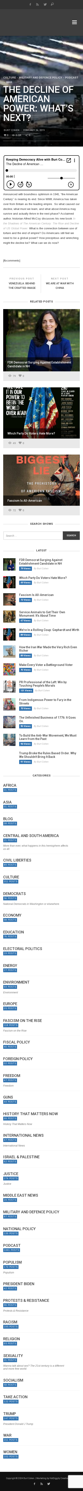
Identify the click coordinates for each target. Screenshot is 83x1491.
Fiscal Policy (16, 1042)
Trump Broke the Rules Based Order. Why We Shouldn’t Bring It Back (47, 755)
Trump (9, 1414)
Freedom (11, 1076)
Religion (11, 1339)
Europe (10, 1004)
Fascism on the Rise (22, 1021)
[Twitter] (45, 4)
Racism (10, 1322)
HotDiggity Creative (59, 1478)
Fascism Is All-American (36, 595)
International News (23, 1135)
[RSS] (37, 4)
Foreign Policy (18, 1059)
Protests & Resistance (26, 1300)
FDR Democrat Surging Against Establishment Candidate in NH (40, 561)
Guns (8, 1097)
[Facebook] (30, 4)
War (9, 82)
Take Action (15, 1397)
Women (10, 1452)
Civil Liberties (17, 860)
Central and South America (31, 836)
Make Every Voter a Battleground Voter (46, 665)
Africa (9, 785)
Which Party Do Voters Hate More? (43, 578)
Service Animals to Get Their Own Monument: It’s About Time (42, 614)
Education (13, 932)
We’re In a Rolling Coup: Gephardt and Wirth (49, 630)
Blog (8, 819)
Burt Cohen (11, 130)
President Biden (18, 1284)
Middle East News (20, 1195)
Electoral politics (22, 949)
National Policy (19, 1229)
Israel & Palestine (21, 1157)
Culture (9, 77)
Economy (12, 915)
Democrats (14, 894)
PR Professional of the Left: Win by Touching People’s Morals (43, 683)
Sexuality (13, 1356)
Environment (16, 982)
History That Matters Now (30, 1114)
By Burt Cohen (41, 568)
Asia (7, 802)
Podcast (71, 77)
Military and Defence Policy (40, 77)
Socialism (13, 1380)
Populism (12, 1262)
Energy (10, 965)
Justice (10, 1174)
